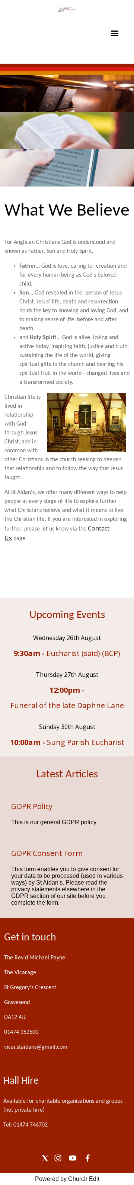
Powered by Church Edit (67, 1179)
